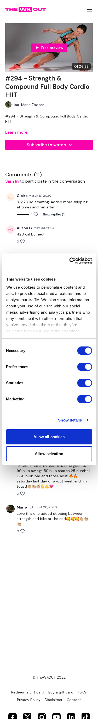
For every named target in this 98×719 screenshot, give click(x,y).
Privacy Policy (29, 699)
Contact (74, 699)
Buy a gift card (60, 692)
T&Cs (82, 692)
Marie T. (24, 507)
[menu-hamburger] (90, 9)
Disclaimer (53, 699)
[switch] (84, 367)
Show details (70, 420)
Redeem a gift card (27, 692)
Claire (22, 195)
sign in (12, 181)
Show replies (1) (53, 214)
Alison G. (25, 228)
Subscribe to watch (46, 144)
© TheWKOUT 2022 (49, 677)
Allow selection (49, 453)
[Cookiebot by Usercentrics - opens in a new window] (70, 260)
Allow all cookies (49, 437)
